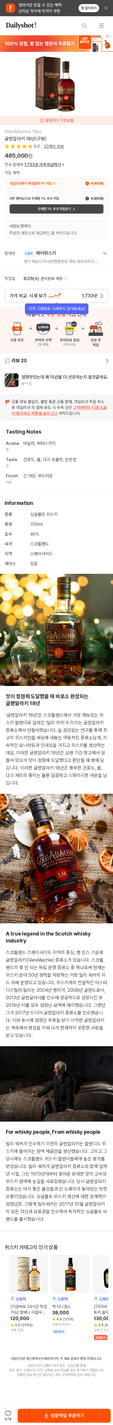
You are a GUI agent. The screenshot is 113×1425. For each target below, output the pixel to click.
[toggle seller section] (104, 253)
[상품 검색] (84, 25)
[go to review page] (107, 360)
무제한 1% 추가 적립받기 (54, 209)
